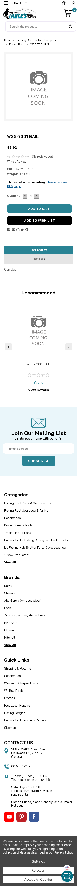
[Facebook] (8, 229)
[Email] (13, 229)
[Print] (18, 229)
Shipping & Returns (17, 668)
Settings (38, 861)
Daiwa (8, 586)
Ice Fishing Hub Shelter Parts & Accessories (35, 547)
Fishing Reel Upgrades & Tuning (26, 510)
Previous (8, 346)
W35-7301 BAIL (40, 44)
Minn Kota (10, 623)
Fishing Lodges (14, 713)
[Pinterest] (27, 229)
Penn (7, 608)
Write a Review (16, 161)
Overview (38, 250)
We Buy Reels (14, 691)
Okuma (9, 630)
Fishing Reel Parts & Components (39, 40)
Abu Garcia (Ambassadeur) (22, 601)
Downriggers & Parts (18, 525)
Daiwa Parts (17, 44)
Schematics (12, 518)
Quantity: (14, 196)
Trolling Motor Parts (18, 533)
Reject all (38, 870)
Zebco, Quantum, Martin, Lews (25, 615)
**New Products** (17, 555)
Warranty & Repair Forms (21, 683)
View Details (38, 390)
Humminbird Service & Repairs (25, 720)
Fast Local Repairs (17, 705)
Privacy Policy (63, 852)
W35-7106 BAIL (38, 364)
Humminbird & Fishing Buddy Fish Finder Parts (36, 540)
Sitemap (10, 728)
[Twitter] (22, 229)
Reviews (38, 259)
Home (7, 40)
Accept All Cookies (38, 879)
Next (68, 346)
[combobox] (40, 26)
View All (10, 562)
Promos (9, 698)
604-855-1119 (20, 766)
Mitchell (9, 638)
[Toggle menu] (5, 5)
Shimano (10, 593)
